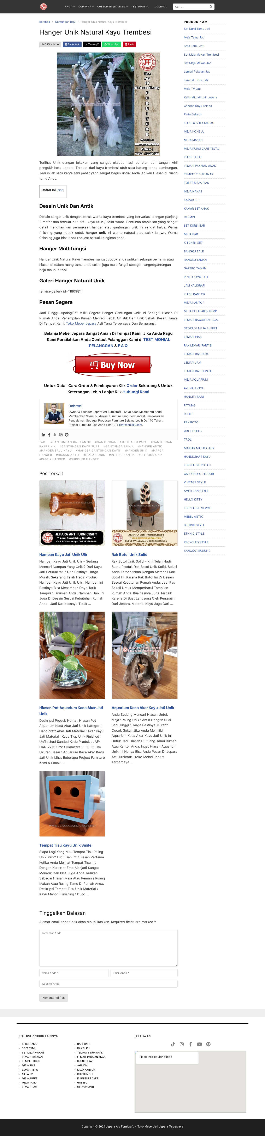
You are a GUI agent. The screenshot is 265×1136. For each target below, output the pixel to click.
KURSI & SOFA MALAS (199, 123)
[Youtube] (199, 1044)
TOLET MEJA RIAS (196, 182)
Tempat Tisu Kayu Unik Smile (65, 845)
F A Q (123, 345)
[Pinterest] (67, 435)
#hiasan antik (67, 454)
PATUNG (189, 405)
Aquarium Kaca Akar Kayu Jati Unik (143, 708)
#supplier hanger (84, 459)
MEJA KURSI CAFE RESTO (201, 148)
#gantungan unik (118, 446)
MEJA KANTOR (194, 302)
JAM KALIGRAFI (194, 285)
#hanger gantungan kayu (98, 450)
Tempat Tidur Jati (196, 80)
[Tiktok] (172, 1044)
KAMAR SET (192, 200)
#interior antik (122, 454)
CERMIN (189, 217)
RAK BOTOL (192, 422)
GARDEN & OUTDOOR (199, 473)
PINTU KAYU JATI (196, 277)
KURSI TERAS (193, 157)
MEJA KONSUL (194, 131)
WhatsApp (113, 44)
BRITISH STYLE (194, 525)
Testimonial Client (130, 424)
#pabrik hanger (52, 459)
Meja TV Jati (192, 88)
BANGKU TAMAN (195, 260)
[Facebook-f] (190, 1044)
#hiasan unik (94, 454)
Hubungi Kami (136, 391)
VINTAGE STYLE (195, 482)
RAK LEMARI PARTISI (198, 345)
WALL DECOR (193, 431)
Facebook (73, 44)
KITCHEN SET (193, 242)
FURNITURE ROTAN (197, 465)
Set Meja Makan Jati (197, 63)
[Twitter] (55, 435)
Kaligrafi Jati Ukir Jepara (200, 97)
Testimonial (140, 6)
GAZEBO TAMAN (195, 268)
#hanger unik (135, 450)
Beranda (44, 21)
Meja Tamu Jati (194, 37)
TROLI (188, 439)
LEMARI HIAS (193, 336)
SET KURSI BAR (194, 225)
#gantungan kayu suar (79, 446)
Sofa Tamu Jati (194, 46)
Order (132, 385)
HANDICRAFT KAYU (197, 456)
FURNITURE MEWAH (197, 508)
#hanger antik (149, 446)
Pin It (130, 44)
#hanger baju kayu (55, 450)
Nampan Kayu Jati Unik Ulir (63, 554)
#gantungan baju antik (71, 442)
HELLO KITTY (193, 499)
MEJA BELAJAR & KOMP (200, 311)
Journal (161, 6)
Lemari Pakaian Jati (197, 71)
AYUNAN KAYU (194, 388)
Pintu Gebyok (193, 114)
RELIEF (188, 414)
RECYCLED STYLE (196, 542)
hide (60, 190)
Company (84, 6)
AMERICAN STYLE (196, 490)
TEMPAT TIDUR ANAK (198, 174)
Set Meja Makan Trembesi (201, 54)
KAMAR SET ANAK (196, 208)
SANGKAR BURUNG (197, 550)
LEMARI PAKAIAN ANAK (200, 165)
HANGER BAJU (194, 396)
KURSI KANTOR (194, 294)
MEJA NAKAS (193, 191)
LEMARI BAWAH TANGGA (201, 319)
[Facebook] (49, 435)
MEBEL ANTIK (193, 516)
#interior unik (151, 454)
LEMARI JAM (192, 362)
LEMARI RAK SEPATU (198, 371)
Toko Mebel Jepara (81, 323)
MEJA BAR (191, 234)
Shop (68, 6)
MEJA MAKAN (193, 140)
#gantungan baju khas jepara (121, 442)
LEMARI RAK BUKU (196, 354)
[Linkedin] (43, 435)
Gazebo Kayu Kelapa (198, 106)
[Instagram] (61, 435)
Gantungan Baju (65, 21)
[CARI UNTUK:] (193, 7)
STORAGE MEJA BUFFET (200, 328)
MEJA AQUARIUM (196, 379)
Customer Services (111, 6)
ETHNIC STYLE (194, 533)
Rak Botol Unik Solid (129, 554)
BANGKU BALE (194, 251)
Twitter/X (93, 44)
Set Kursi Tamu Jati (197, 28)
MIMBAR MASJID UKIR (199, 448)
